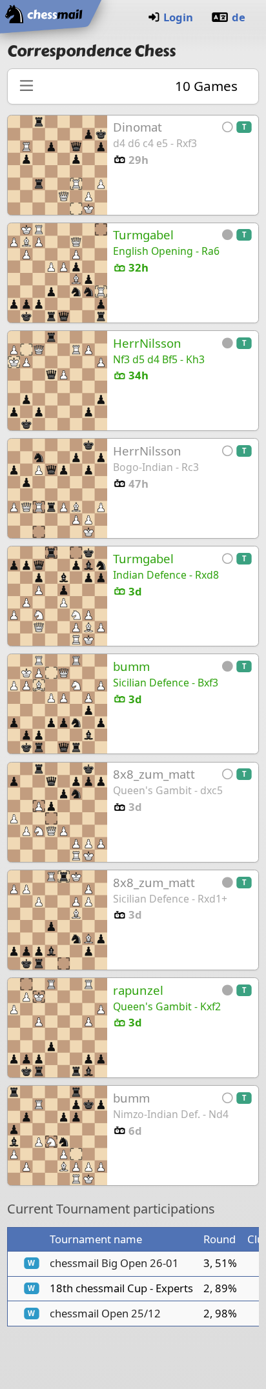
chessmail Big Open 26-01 (114, 1262)
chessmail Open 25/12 (105, 1313)
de (238, 17)
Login (178, 17)
